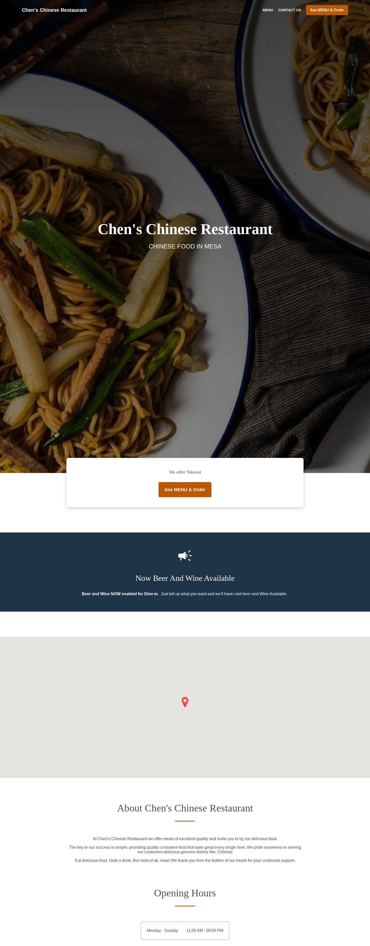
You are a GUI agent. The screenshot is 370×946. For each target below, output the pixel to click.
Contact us (289, 10)
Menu (268, 10)
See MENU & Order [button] (327, 10)
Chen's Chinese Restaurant (54, 10)
